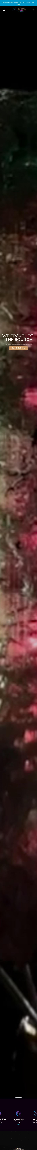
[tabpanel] (18, 553)
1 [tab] (18, 1097)
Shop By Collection (18, 348)
